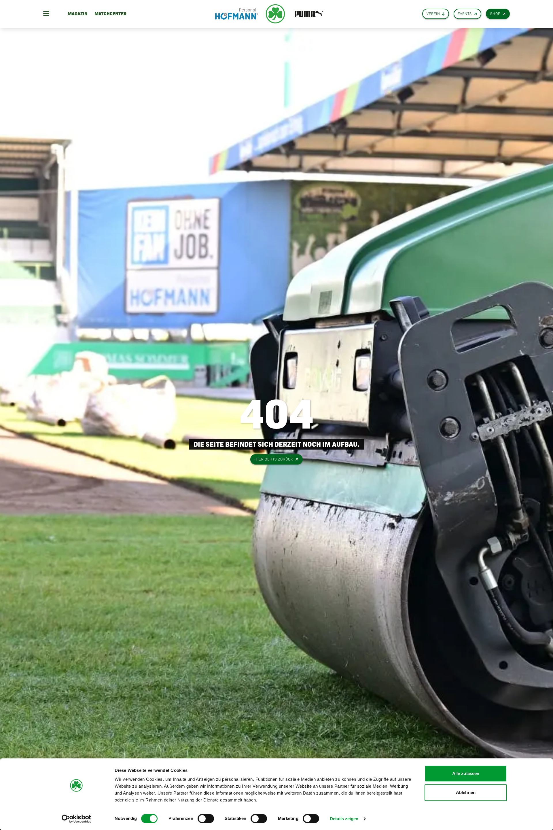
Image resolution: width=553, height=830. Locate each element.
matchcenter (110, 13)
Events (465, 14)
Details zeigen (344, 818)
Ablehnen (466, 792)
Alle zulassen (465, 773)
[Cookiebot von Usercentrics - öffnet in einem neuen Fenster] (76, 818)
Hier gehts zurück (274, 459)
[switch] (206, 818)
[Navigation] (46, 14)
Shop (495, 14)
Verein (433, 14)
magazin (78, 13)
